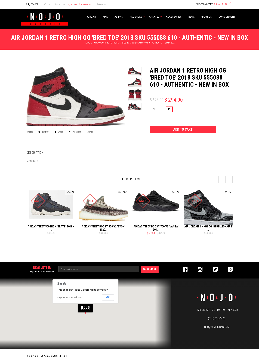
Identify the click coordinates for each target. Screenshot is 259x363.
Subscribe (149, 269)
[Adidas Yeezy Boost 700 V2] (155, 201)
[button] (85, 309)
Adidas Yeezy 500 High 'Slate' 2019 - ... (51, 228)
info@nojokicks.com (217, 327)
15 (169, 109)
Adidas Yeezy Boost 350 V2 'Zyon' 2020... (103, 228)
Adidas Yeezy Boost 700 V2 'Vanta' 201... (156, 228)
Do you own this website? (70, 297)
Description (35, 152)
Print (91, 131)
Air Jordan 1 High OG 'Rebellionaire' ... (208, 228)
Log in (69, 4)
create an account (83, 4)
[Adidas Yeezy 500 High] (50, 204)
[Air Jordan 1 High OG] (208, 208)
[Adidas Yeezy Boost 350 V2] (103, 208)
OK (108, 297)
